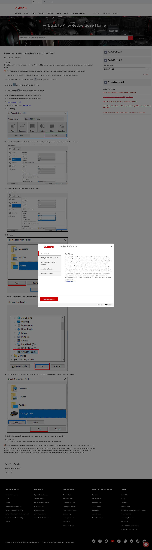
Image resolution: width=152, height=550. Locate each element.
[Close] (111, 246)
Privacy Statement (70, 281)
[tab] (49, 253)
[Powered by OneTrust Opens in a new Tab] (105, 305)
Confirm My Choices (49, 299)
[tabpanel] (88, 268)
